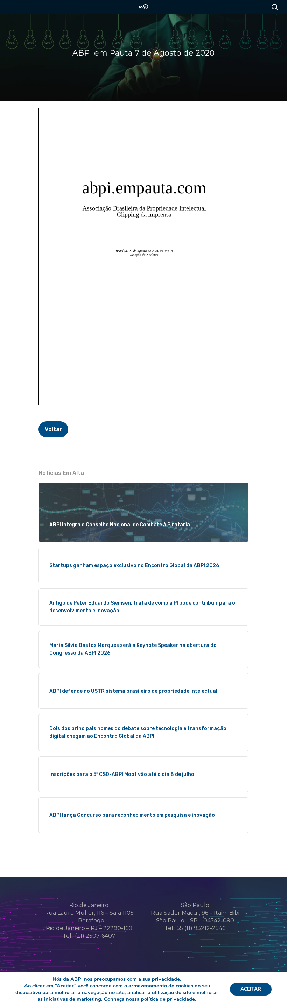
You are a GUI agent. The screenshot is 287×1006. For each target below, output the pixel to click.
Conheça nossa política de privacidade (149, 999)
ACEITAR (250, 989)
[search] (273, 6)
